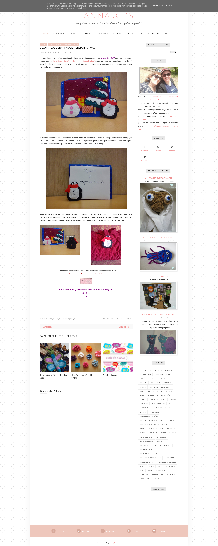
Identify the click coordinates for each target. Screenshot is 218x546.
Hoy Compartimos (158, 403)
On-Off (142, 428)
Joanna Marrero (46, 52)
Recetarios (144, 445)
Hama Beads (144, 403)
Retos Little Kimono (147, 462)
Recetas (132, 34)
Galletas (143, 399)
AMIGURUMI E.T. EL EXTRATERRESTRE (158, 178)
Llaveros (143, 412)
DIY (142, 34)
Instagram (158, 151)
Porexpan (153, 433)
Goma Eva (172, 399)
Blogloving (145, 161)
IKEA (170, 403)
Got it (169, 6)
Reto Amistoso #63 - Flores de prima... (85, 376)
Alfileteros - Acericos (153, 370)
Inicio (46, 34)
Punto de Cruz (160, 437)
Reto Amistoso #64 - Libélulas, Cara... (53, 376)
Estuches (168, 391)
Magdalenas (154, 412)
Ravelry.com (161, 441)
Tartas (151, 466)
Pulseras (172, 433)
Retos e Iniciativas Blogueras (150, 458)
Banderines (159, 374)
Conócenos (59, 34)
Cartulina (143, 383)
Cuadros (143, 387)
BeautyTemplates (115, 543)
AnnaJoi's (109, 15)
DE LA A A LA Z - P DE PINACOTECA (158, 276)
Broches (151, 378)
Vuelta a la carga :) (111, 375)
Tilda (76, 44)
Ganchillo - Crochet (157, 399)
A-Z (141, 370)
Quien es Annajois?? (147, 441)
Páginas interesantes (156, 428)
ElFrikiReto (157, 391)
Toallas (150, 470)
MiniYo (171, 420)
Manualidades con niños (149, 416)
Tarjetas (68, 44)
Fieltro (43, 44)
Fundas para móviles (164, 395)
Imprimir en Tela (145, 408)
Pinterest (172, 151)
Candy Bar (162, 378)
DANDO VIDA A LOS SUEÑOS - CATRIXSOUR (158, 315)
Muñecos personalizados (149, 424)
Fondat (151, 395)
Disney (142, 391)
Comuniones (155, 383)
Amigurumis (102, 34)
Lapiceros (158, 408)
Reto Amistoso (165, 445)
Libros (88, 34)
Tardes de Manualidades (167, 462)
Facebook (144, 151)
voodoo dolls (145, 478)
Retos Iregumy (170, 458)
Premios (163, 433)
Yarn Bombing (159, 478)
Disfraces (165, 387)
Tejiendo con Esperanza (166, 466)
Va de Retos (171, 474)
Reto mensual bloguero (149, 453)
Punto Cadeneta (146, 437)
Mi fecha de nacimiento (148, 420)
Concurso (167, 383)
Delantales (154, 387)
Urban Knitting (158, 474)
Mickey (162, 420)
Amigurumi (169, 370)
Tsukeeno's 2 (144, 474)
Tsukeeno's (160, 470)
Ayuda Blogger (145, 374)
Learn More (158, 6)
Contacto (75, 34)
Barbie (168, 374)
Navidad (59, 44)
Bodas (142, 378)
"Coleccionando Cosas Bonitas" (83, 61)
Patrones (118, 34)
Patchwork (171, 428)
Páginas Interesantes (159, 34)
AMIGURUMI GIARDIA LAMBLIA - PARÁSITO (158, 238)
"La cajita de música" (61, 61)
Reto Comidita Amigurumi (149, 449)
